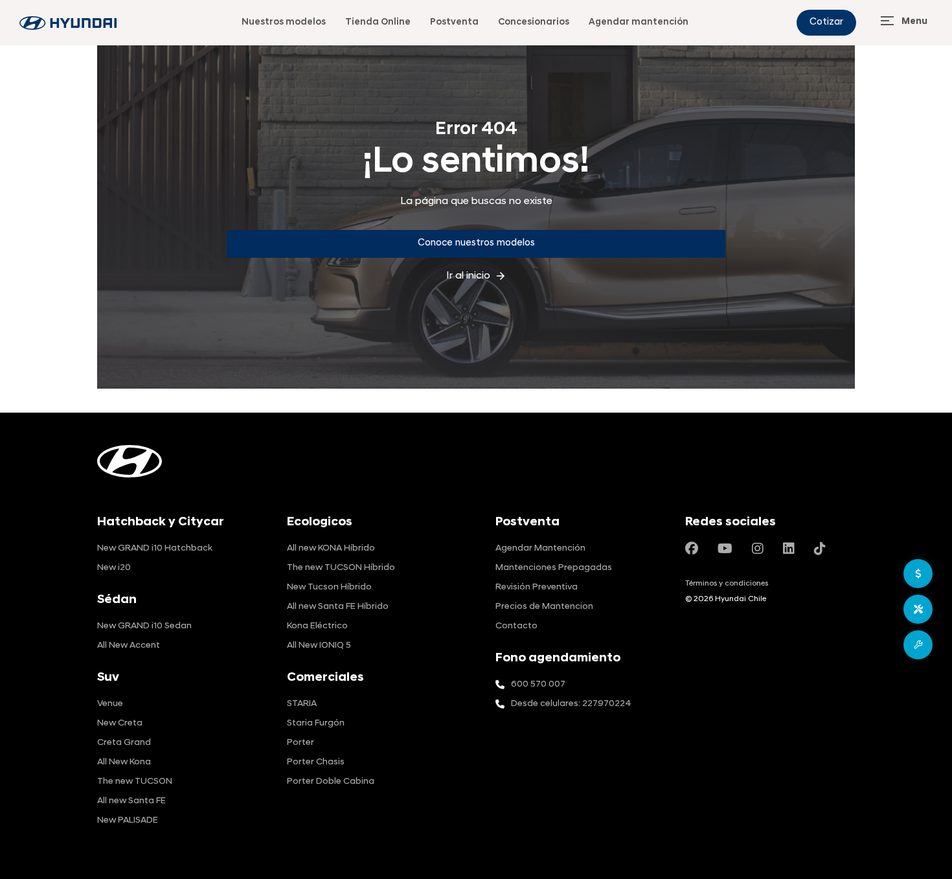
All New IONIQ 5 (319, 645)
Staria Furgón (316, 723)
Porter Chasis (316, 762)
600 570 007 (538, 684)
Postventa (454, 22)
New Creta (119, 723)
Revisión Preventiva (536, 587)
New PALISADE (127, 820)
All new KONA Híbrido (331, 548)
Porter (300, 743)
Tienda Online (378, 22)
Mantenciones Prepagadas (553, 568)
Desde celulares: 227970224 (571, 704)
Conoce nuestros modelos (476, 243)
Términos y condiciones (726, 584)
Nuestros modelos (284, 22)
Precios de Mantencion (544, 606)
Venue (110, 704)
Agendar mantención (638, 22)
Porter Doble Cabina (330, 781)
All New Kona (124, 762)
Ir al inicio (476, 276)
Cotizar (826, 22)
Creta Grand (124, 743)
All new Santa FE (131, 801)
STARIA (302, 704)
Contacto (516, 626)
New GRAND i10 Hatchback (154, 548)
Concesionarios (533, 22)
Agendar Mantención (540, 548)
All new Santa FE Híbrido (338, 606)
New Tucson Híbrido (329, 587)
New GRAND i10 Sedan (144, 626)
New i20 (114, 568)
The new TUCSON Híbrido (341, 568)
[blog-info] (68, 23)
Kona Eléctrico (317, 626)
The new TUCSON (134, 781)
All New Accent (128, 645)
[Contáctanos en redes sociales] (691, 550)
